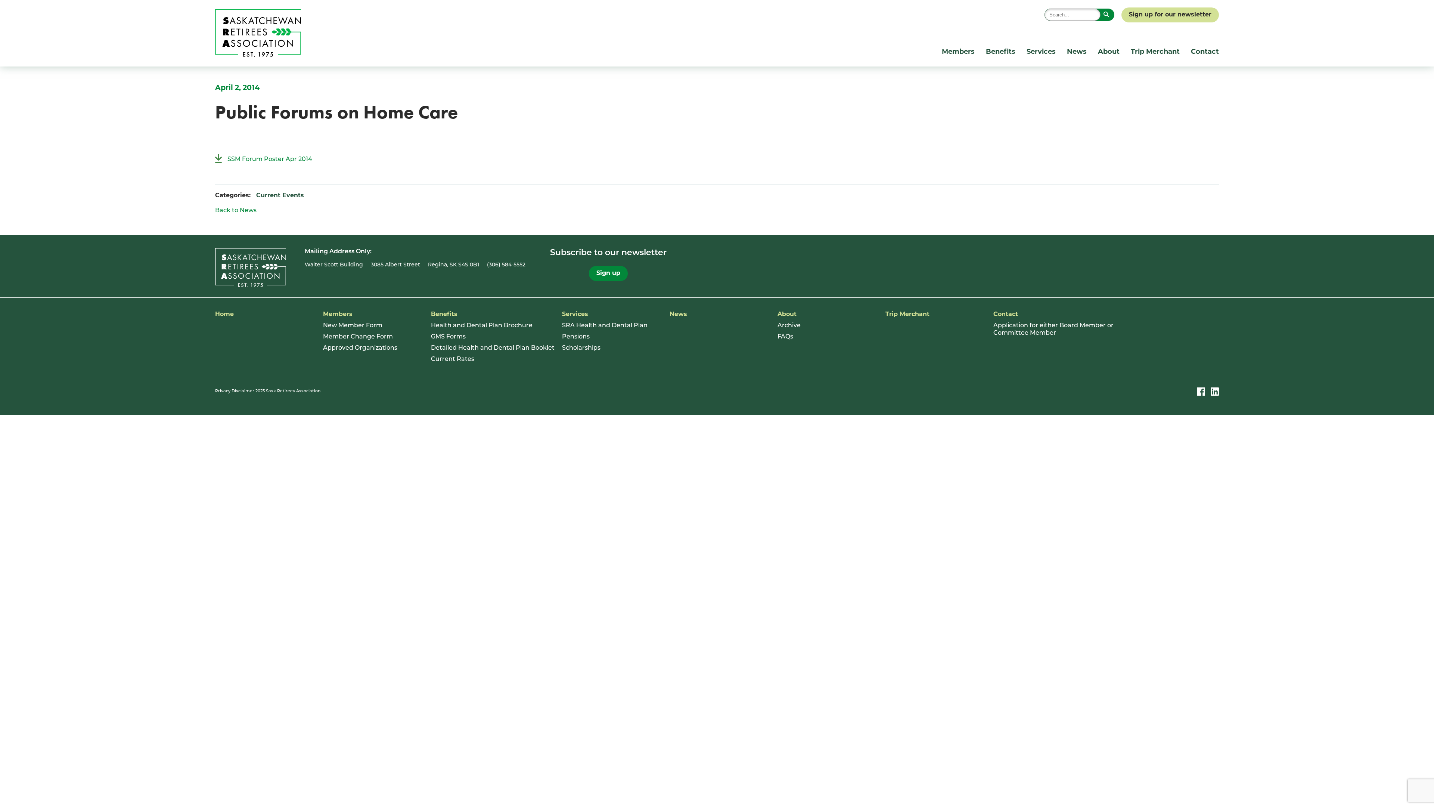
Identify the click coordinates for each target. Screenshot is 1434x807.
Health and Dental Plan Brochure (482, 326)
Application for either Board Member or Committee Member (1053, 329)
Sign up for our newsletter (1170, 15)
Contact (1205, 52)
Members (958, 52)
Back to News (236, 211)
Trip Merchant (1155, 52)
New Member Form (352, 326)
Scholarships (581, 348)
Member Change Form (358, 337)
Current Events (280, 196)
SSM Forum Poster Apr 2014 (269, 160)
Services (1041, 52)
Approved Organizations (360, 348)
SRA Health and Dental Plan (605, 326)
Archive (789, 326)
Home (224, 315)
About (1109, 52)
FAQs (785, 337)
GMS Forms (448, 337)
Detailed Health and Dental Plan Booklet (493, 348)
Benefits (1000, 52)
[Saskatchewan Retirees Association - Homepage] (258, 55)
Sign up (608, 273)
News (1077, 52)
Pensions (576, 337)
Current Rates (452, 359)
